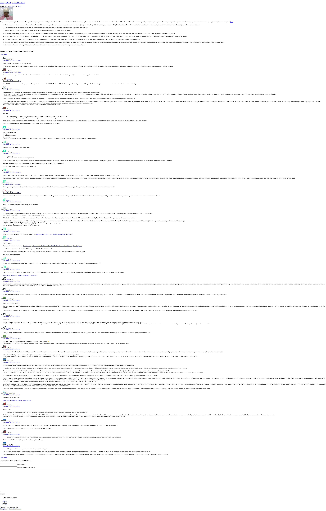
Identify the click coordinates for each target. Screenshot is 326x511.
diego (7, 143)
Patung (19, 6)
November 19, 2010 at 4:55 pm (11, 406)
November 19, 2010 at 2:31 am (11, 210)
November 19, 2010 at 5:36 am (11, 269)
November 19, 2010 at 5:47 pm (11, 422)
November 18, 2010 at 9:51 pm (11, 153)
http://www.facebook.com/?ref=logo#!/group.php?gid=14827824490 (54, 234)
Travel (5, 504)
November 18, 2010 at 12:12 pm (12, 81)
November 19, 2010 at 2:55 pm (11, 362)
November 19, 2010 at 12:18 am (12, 201)
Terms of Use (12, 509)
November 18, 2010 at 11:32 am (12, 60)
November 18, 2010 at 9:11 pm (11, 129)
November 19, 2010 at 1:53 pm (11, 349)
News (14, 6)
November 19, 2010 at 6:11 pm (11, 434)
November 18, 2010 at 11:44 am (12, 72)
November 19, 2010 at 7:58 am (11, 281)
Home (5, 501)
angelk (8, 59)
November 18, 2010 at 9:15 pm (11, 144)
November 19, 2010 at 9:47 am (11, 329)
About (5, 503)
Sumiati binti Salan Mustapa (12, 3)
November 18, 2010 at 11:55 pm (12, 193)
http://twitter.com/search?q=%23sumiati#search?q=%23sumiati (20, 275)
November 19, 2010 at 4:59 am (11, 260)
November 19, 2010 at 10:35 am (12, 338)
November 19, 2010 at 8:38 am (11, 300)
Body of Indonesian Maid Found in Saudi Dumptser (17, 400)
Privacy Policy (4, 509)
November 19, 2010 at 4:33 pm (11, 394)
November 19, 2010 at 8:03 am (11, 291)
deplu (231, 22)
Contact (19, 509)
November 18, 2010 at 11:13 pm (12, 184)
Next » (5, 54)
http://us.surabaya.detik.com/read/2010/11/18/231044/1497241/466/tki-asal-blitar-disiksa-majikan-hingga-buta (52, 246)
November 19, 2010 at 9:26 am (11, 316)
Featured (11, 6)
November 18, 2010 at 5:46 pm (11, 110)
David (8, 79)
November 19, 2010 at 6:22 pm (11, 446)
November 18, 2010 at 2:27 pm (11, 89)
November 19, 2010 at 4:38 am (11, 240)
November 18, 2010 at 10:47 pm (12, 172)
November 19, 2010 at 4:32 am (11, 231)
